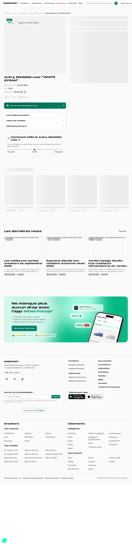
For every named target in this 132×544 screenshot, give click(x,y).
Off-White (29, 377)
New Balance (73, 409)
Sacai (27, 381)
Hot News (103, 312)
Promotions (61, 3)
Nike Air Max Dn (31, 394)
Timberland (9, 373)
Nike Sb (28, 373)
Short (70, 377)
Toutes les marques (109, 327)
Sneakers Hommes (76, 305)
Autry (15, 13)
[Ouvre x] (14, 319)
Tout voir (122, 171)
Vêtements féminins (77, 321)
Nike (70, 398)
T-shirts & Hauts (95, 387)
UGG (6, 377)
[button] (4, 540)
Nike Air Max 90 (31, 390)
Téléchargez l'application (24, 268)
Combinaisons (115, 373)
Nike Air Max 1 (31, 402)
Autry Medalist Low (35, 13)
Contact (102, 323)
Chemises (72, 373)
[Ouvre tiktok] (22, 319)
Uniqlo (112, 402)
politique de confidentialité (35, 340)
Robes (70, 388)
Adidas (71, 402)
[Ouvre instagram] (6, 319)
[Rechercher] (116, 3)
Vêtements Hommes (77, 317)
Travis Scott (50, 377)
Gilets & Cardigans (96, 373)
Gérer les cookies (67, 418)
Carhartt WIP (114, 398)
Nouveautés (50, 3)
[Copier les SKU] (25, 92)
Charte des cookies (52, 418)
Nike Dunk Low (10, 398)
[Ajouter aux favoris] (16, 21)
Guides (102, 316)
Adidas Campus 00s (53, 394)
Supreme (8, 381)
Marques (7, 13)
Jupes (70, 381)
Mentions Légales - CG (12, 418)
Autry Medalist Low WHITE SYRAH (57, 13)
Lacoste (91, 402)
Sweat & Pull (114, 381)
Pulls (90, 383)
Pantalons (113, 385)
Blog (81, 3)
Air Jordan (72, 405)
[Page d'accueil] (10, 3)
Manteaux (113, 377)
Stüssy (48, 373)
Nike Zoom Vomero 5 (33, 398)
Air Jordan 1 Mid (11, 394)
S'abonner (56, 336)
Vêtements (36, 3)
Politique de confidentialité (32, 418)
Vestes (70, 385)
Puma (90, 398)
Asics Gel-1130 (51, 398)
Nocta (90, 409)
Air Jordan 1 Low (11, 390)
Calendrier (72, 3)
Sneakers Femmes (76, 309)
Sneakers (24, 3)
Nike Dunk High (11, 402)
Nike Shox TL (50, 390)
